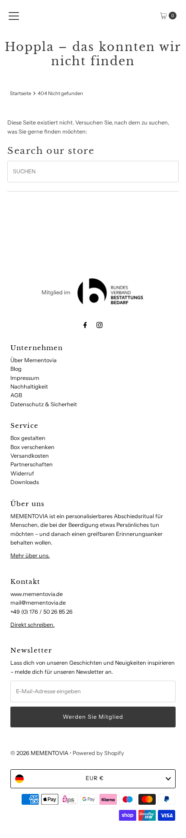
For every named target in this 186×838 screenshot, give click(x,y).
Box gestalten (27, 438)
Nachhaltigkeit (29, 386)
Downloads (24, 482)
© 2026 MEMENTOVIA (39, 753)
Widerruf (22, 473)
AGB (16, 395)
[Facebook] (85, 325)
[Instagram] (99, 325)
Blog (16, 369)
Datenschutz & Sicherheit (43, 404)
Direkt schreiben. (32, 624)
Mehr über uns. (30, 555)
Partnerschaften (31, 464)
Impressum (24, 378)
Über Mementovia (33, 360)
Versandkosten (29, 455)
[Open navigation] (14, 15)
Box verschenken (32, 447)
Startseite (20, 93)
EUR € (95, 778)
